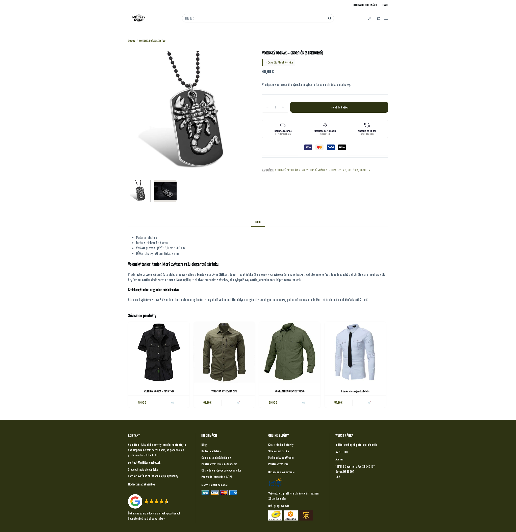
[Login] (369, 18)
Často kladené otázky (280, 444)
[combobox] (255, 18)
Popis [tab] (258, 222)
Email (385, 5)
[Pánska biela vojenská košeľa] (355, 352)
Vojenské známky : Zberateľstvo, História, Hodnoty (338, 170)
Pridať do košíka (339, 107)
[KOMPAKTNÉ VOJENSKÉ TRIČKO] (289, 352)
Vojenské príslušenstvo (290, 170)
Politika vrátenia (278, 464)
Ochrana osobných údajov (216, 457)
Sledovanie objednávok (365, 5)
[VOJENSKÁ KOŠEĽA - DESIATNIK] (158, 352)
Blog (204, 444)
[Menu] (386, 18)
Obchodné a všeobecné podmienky (221, 470)
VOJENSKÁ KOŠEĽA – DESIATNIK (159, 391)
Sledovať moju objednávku (143, 469)
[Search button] (329, 18)
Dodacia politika (211, 451)
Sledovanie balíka (278, 451)
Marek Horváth (285, 62)
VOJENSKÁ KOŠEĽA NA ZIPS (224, 391)
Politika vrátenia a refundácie (219, 464)
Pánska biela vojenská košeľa (355, 391)
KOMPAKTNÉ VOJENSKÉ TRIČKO (290, 391)
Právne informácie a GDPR (217, 476)
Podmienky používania (281, 457)
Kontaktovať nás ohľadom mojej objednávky (153, 476)
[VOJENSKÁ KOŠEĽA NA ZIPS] (224, 352)
